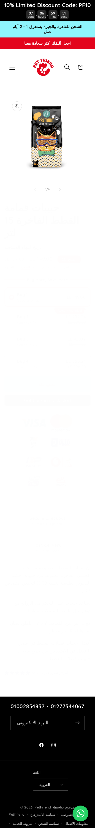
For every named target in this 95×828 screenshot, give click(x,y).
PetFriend (43, 807)
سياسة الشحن (48, 823)
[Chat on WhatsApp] (80, 813)
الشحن (25, 267)
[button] (12, 67)
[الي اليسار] (35, 189)
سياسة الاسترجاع (42, 814)
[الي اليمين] (60, 189)
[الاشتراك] (77, 723)
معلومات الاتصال (76, 823)
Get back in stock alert (47, 400)
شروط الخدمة (22, 823)
